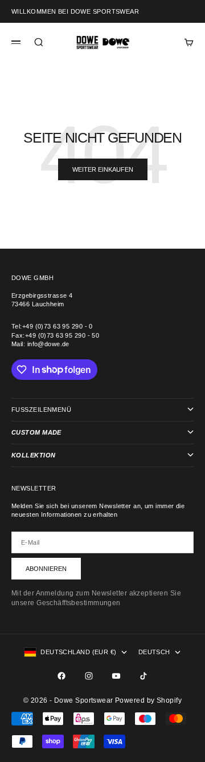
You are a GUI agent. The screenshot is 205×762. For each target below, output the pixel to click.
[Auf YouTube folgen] (116, 675)
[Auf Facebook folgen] (61, 675)
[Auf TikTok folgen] (143, 675)
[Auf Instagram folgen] (88, 675)
